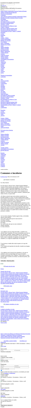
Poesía (16, 18)
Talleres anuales (4, 56)
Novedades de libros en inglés (8, 22)
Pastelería (3, 35)
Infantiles (3, 18)
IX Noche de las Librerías (7, 130)
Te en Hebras (4, 42)
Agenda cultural (4, 58)
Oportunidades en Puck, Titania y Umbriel (11, 31)
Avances (3, 71)
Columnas (3, 63)
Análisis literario (4, 52)
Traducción (3, 62)
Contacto (3, 166)
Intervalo (10, 336)
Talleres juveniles (5, 48)
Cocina (2, 34)
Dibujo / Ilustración (5, 51)
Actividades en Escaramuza (7, 59)
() (5, 5)
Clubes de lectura (5, 55)
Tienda (2, 336)
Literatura (12, 18)
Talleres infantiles (5, 47)
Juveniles (7, 18)
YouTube (3, 67)
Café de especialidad (5, 39)
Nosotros (3, 165)
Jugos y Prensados (5, 43)
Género (24, 16)
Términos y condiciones (6, 335)
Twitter (20, 337)
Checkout (3, 396)
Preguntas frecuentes (25, 333)
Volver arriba (4, 322)
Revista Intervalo (13, 12)
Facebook (8, 337)
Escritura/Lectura (5, 50)
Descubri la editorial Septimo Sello (9, 28)
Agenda (7, 12)
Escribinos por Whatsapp (14, 333)
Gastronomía (11, 11)
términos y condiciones (9, 373)
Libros (2, 11)
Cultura (2, 68)
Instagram (3, 337)
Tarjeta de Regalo (22, 11)
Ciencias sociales (7, 16)
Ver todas (20, 18)
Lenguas (3, 54)
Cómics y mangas (5, 27)
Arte (2, 16)
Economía (13, 16)
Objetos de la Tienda (5, 44)
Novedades (3, 19)
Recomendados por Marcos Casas (9, 26)
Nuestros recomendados (6, 13)
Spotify (17, 337)
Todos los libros (4, 20)
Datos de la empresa (17, 335)
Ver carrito (3, 389)
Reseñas (3, 60)
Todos (2, 36)
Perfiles (2, 66)
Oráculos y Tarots (5, 24)
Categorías (3, 15)
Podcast (2, 64)
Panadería (3, 32)
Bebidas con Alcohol (6, 40)
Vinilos (6, 11)
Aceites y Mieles (5, 38)
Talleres (3, 12)
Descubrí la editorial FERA (7, 23)
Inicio (2, 333)
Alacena (16, 11)
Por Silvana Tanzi (4, 176)
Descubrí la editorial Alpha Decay (9, 30)
